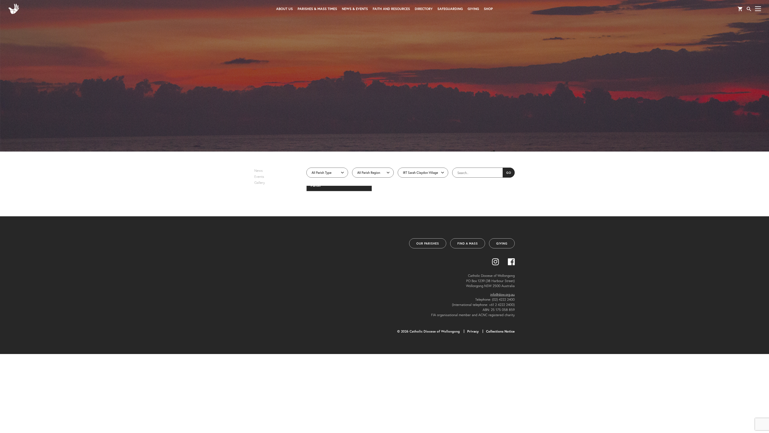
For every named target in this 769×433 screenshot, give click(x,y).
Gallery (259, 182)
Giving (473, 8)
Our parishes (427, 243)
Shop (488, 8)
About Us (284, 8)
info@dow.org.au (502, 294)
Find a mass (467, 243)
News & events (355, 8)
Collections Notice (500, 331)
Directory (424, 8)
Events (259, 176)
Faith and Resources (391, 8)
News (258, 170)
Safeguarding (450, 8)
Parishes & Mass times (317, 8)
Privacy (473, 331)
